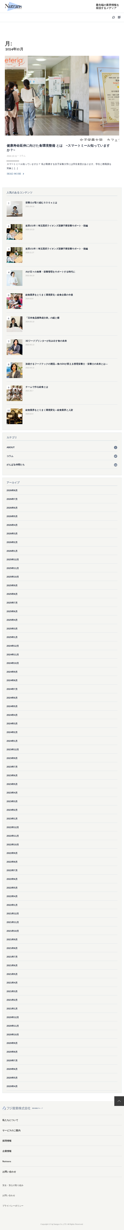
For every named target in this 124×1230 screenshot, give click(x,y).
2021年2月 (12, 1000)
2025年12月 (13, 559)
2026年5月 (12, 516)
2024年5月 (12, 706)
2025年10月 (13, 576)
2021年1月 (12, 1008)
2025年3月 (12, 628)
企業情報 (6, 1151)
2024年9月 (12, 672)
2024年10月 (13, 663)
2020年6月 (12, 1069)
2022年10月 (13, 844)
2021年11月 (13, 922)
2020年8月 (12, 1051)
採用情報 (6, 1140)
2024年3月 (12, 723)
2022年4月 (12, 896)
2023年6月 (12, 775)
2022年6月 (12, 879)
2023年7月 (12, 766)
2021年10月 (13, 931)
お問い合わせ (9, 1171)
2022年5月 (12, 887)
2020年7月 (12, 1060)
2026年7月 (12, 499)
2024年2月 (12, 732)
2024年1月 (12, 741)
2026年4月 (12, 525)
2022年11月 (13, 836)
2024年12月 (13, 646)
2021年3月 (12, 991)
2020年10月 (13, 1034)
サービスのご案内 (11, 1130)
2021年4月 (12, 982)
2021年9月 (12, 939)
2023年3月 (12, 801)
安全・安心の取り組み (12, 1185)
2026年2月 (12, 542)
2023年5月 (12, 784)
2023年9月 (12, 758)
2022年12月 (13, 827)
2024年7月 (12, 689)
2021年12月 (13, 913)
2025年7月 (12, 602)
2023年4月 (12, 792)
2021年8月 (12, 948)
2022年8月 (12, 862)
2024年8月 (12, 680)
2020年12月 (13, 1017)
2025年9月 (12, 585)
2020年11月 (13, 1026)
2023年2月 (12, 810)
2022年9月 (12, 853)
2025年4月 (12, 620)
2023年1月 (12, 818)
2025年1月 (12, 637)
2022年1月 (12, 905)
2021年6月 (12, 965)
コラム (62, 456)
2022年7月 (12, 870)
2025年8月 (12, 594)
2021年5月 (12, 974)
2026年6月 (12, 507)
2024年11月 (13, 654)
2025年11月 (13, 568)
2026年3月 (12, 533)
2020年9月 (12, 1043)
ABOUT (61, 447)
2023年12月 (13, 749)
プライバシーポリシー (12, 1206)
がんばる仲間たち (62, 464)
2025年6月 (12, 611)
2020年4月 (12, 1086)
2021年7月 (12, 956)
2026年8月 (12, 490)
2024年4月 (12, 715)
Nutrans (6, 1161)
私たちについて (10, 1120)
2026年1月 (12, 551)
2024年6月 (12, 697)
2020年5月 (12, 1077)
